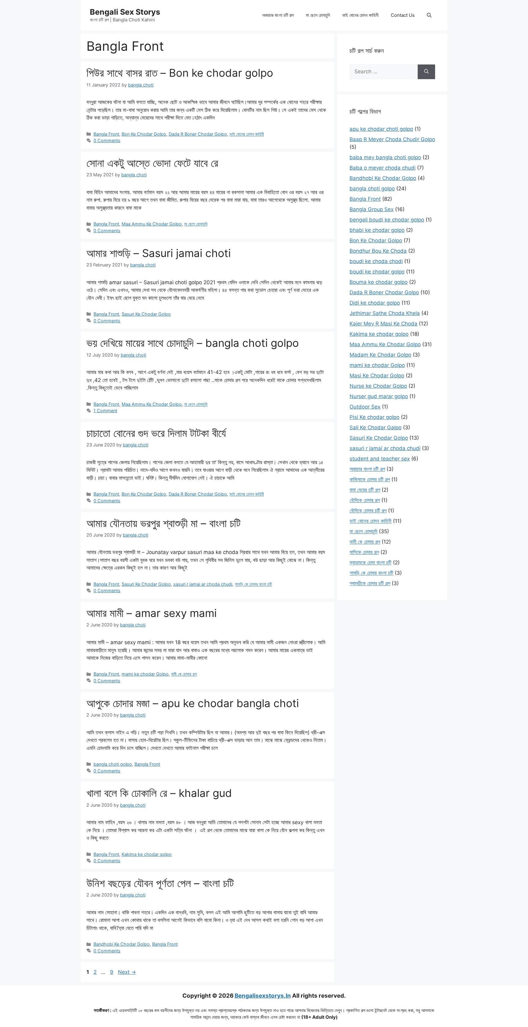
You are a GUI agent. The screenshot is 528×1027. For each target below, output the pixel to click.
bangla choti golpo (113, 764)
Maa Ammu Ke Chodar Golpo (152, 223)
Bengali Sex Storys (125, 12)
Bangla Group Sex (372, 209)
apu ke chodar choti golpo (381, 129)
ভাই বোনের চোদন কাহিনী (360, 15)
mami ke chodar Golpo (145, 674)
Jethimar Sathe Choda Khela (385, 313)
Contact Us (403, 15)
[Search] (426, 71)
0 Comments (107, 140)
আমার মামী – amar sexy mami (151, 613)
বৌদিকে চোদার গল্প (365, 500)
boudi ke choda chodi (376, 261)
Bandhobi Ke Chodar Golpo (122, 944)
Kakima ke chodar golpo (147, 854)
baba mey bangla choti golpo (385, 157)
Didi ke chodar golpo (375, 303)
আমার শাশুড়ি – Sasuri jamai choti (158, 253)
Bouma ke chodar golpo (379, 282)
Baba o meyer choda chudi (383, 168)
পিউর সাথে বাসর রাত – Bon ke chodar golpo (179, 72)
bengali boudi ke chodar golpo (387, 220)
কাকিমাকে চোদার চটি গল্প (370, 479)
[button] (429, 15)
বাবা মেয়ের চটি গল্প (365, 490)
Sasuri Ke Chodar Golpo (146, 314)
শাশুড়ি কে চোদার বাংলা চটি (253, 584)
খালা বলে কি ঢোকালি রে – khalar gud (159, 793)
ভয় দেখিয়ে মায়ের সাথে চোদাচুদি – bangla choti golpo (192, 342)
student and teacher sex (380, 459)
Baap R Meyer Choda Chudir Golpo (392, 139)
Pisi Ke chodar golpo (374, 417)
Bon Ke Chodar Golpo (144, 134)
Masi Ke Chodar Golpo (377, 375)
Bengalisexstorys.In (263, 995)
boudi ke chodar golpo (377, 272)
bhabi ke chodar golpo (377, 230)
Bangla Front (106, 134)
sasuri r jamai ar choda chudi (202, 584)
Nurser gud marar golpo (379, 396)
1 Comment (105, 410)
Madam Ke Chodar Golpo (380, 355)
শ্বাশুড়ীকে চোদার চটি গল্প (370, 583)
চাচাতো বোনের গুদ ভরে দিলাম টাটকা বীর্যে (156, 433)
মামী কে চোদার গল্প (184, 674)
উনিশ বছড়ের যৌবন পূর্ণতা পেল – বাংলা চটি (160, 883)
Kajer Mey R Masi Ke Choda (383, 324)
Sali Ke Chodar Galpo (376, 427)
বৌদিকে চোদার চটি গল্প (368, 511)
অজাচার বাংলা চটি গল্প (278, 15)
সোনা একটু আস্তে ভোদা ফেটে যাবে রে (152, 162)
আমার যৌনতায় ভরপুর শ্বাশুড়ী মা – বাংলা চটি (163, 523)
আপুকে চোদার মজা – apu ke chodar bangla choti (192, 703)
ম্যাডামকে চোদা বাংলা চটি (370, 562)
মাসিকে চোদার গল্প (364, 552)
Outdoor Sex (365, 407)
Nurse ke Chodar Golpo (378, 386)
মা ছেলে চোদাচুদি (318, 15)
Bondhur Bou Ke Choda (378, 251)
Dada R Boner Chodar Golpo (198, 134)
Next (127, 972)
